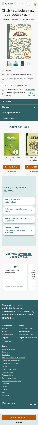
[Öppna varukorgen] (35, 4)
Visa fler (32, 19)
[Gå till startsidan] (9, 3)
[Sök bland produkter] (28, 4)
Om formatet (30, 90)
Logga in (21, 3)
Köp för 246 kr (11, 167)
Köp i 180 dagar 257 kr (19, 417)
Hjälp (3, 392)
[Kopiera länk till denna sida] (30, 15)
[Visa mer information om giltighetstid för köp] (14, 171)
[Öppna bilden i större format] (9, 63)
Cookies (4, 386)
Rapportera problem (9, 378)
